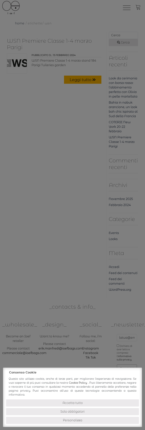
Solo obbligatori (72, 411)
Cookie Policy (78, 382)
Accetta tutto (72, 403)
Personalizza (72, 420)
